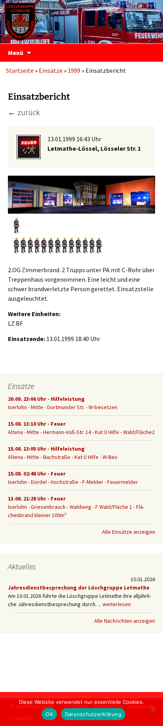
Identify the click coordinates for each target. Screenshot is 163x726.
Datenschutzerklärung (93, 714)
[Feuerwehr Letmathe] (81, 20)
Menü (15, 53)
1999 (74, 70)
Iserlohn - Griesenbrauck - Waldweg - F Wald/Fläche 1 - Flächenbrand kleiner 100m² (76, 507)
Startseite (20, 70)
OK (49, 714)
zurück (24, 112)
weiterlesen (116, 604)
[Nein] (153, 709)
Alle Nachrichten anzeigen (124, 620)
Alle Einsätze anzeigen (128, 531)
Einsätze (51, 70)
